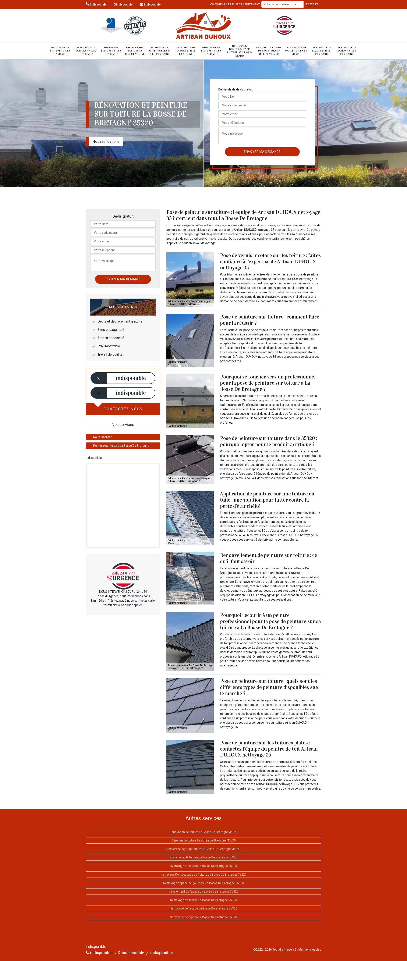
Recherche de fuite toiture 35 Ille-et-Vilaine (160, 51)
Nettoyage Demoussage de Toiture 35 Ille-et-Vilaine (239, 50)
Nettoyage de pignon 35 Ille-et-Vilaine (347, 51)
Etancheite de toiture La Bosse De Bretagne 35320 (203, 857)
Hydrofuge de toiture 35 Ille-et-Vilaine (211, 51)
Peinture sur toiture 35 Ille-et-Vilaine (135, 51)
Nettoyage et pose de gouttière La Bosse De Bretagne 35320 (203, 883)
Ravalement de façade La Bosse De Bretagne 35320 (203, 891)
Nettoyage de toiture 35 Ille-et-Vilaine (60, 51)
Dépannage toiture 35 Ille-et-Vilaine (111, 51)
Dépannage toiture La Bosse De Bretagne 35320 (203, 840)
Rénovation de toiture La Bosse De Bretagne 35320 (204, 832)
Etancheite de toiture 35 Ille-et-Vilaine (185, 51)
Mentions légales (309, 949)
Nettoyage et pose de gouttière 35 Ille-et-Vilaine (269, 51)
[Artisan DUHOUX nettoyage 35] (203, 25)
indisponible (98, 4)
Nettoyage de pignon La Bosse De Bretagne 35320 (203, 917)
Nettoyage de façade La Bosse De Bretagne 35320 (203, 908)
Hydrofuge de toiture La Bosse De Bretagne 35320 (203, 866)
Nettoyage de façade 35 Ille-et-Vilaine (321, 51)
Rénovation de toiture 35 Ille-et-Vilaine (86, 51)
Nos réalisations (106, 141)
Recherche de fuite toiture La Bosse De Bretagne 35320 (203, 849)
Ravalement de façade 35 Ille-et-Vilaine (296, 51)
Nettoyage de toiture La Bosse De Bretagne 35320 (203, 900)
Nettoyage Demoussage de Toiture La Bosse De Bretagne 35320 (204, 874)
